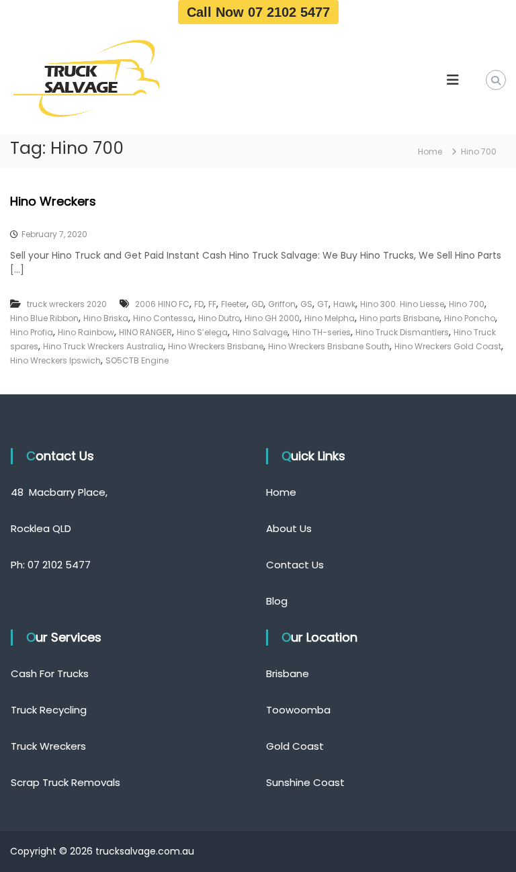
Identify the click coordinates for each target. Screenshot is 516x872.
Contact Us (295, 565)
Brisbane (287, 673)
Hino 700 (466, 304)
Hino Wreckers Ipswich (55, 360)
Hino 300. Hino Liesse (402, 304)
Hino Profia (31, 332)
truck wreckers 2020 (67, 304)
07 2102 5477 (59, 565)
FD (199, 304)
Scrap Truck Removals (65, 782)
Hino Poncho (469, 318)
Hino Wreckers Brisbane (215, 346)
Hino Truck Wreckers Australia (103, 346)
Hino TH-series (321, 332)
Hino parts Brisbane (399, 318)
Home (281, 492)
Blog (277, 601)
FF (212, 304)
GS (306, 304)
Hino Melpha (329, 318)
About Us (289, 528)
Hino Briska (105, 318)
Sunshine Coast (305, 782)
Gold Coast (295, 746)
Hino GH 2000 (272, 318)
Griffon (282, 304)
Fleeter (234, 304)
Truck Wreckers (48, 746)
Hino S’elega (202, 332)
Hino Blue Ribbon (44, 318)
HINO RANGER (145, 332)
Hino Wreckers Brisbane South (329, 346)
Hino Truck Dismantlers (402, 332)
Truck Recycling (49, 710)
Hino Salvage (260, 332)
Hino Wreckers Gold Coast (447, 346)
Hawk (344, 304)
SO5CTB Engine (137, 360)
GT (323, 304)
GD (257, 304)
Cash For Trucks (50, 673)
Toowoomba (298, 710)
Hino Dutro (219, 318)
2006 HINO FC (162, 304)
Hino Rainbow (86, 332)
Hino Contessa (163, 318)
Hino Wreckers (53, 201)
